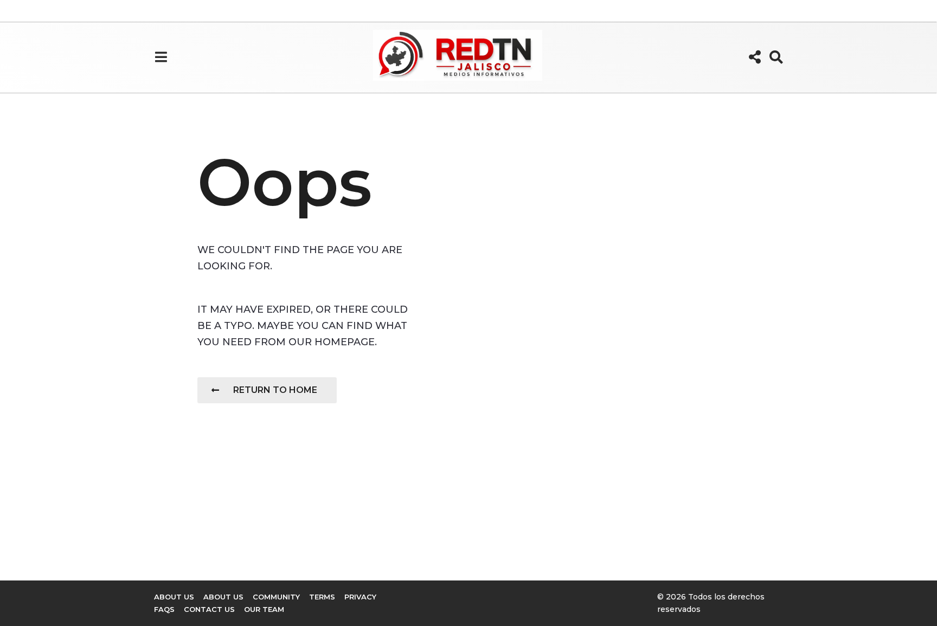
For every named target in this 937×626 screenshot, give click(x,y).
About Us (223, 596)
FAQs (164, 609)
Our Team (264, 609)
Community (276, 596)
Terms (322, 596)
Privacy (360, 596)
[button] (161, 57)
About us (174, 596)
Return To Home (275, 390)
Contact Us (209, 609)
